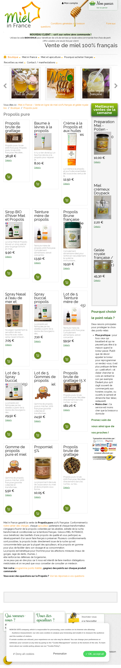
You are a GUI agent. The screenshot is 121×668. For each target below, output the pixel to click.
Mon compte (70, 3)
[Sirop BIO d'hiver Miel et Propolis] (14, 237)
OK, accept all (96, 654)
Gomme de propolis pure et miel (15, 451)
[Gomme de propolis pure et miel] (14, 473)
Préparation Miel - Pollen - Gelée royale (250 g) (104, 126)
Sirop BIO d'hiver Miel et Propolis (15, 216)
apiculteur (43, 526)
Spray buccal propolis (41, 298)
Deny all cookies (24, 654)
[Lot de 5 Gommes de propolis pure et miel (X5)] (43, 399)
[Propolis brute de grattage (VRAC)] (72, 472)
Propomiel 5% (43, 449)
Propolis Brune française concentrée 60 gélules (73, 216)
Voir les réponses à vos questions (67, 576)
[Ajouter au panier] (8, 176)
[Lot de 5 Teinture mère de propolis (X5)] (72, 323)
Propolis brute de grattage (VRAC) (70, 451)
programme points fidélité (28, 568)
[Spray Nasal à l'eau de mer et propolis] (14, 325)
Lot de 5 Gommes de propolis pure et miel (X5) (45, 377)
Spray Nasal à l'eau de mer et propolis (15, 298)
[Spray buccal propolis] (43, 320)
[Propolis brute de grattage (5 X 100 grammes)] (72, 390)
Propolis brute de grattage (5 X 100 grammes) (74, 377)
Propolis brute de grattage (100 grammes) (14, 127)
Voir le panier (101, 8)
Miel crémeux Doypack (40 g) (101, 189)
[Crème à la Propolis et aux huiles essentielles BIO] (71, 164)
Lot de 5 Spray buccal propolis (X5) (16, 377)
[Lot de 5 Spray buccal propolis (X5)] (14, 398)
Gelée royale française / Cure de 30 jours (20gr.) (104, 254)
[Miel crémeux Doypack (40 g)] (102, 217)
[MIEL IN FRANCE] (22, 14)
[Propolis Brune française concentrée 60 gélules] (72, 247)
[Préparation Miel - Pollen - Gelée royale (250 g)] (102, 153)
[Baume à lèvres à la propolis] (43, 148)
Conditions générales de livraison (68, 23)
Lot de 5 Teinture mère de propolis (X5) (74, 298)
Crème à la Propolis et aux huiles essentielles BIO (73, 127)
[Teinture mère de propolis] (43, 241)
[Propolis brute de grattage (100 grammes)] (14, 141)
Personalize (60, 653)
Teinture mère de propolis (41, 216)
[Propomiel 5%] (43, 478)
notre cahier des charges (16, 526)
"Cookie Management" (61, 643)
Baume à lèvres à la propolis (43, 127)
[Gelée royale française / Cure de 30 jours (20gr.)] (102, 271)
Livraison (111, 651)
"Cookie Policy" (53, 646)
